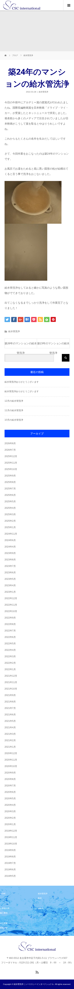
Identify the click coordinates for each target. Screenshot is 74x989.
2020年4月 (10, 805)
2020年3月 (10, 811)
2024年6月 (10, 540)
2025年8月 (10, 482)
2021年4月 (10, 727)
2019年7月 (10, 863)
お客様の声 (4, 908)
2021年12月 (11, 676)
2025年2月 (10, 521)
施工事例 (4, 913)
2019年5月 (10, 876)
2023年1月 (10, 592)
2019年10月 (11, 843)
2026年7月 (10, 450)
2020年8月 (10, 779)
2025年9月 (10, 475)
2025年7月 (10, 488)
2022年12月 (11, 598)
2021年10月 (11, 688)
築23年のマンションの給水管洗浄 (53, 344)
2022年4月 (10, 650)
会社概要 (4, 923)
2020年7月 (10, 785)
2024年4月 (10, 546)
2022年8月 (10, 624)
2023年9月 (10, 553)
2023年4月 (10, 585)
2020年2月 (10, 818)
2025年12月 (11, 456)
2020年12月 (11, 753)
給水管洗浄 (43, 92)
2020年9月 (10, 772)
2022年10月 (11, 611)
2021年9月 (10, 695)
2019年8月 (10, 856)
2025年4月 (10, 508)
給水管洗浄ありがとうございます (22, 382)
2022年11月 (11, 605)
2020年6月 (10, 792)
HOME (3, 894)
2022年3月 (10, 656)
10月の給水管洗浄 (14, 420)
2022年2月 (10, 663)
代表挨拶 (4, 928)
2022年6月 (10, 637)
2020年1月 (10, 824)
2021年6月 (10, 714)
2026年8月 (10, 443)
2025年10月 (11, 469)
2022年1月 (10, 669)
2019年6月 (10, 869)
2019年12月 (11, 830)
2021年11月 (11, 682)
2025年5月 (10, 501)
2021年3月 (10, 734)
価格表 (41, 908)
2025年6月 (10, 495)
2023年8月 (10, 559)
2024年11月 (11, 533)
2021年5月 (10, 721)
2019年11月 (11, 837)
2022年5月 (10, 643)
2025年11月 (11, 462)
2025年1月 (10, 527)
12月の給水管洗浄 (14, 401)
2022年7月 (10, 630)
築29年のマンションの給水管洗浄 (21, 344)
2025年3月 (10, 514)
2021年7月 (10, 708)
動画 (40, 898)
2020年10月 (11, 766)
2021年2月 (10, 740)
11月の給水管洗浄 (14, 410)
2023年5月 (10, 579)
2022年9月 (10, 617)
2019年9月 (10, 850)
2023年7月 (10, 566)
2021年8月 (10, 701)
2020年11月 (11, 759)
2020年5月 (10, 798)
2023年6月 (10, 572)
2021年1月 (10, 747)
